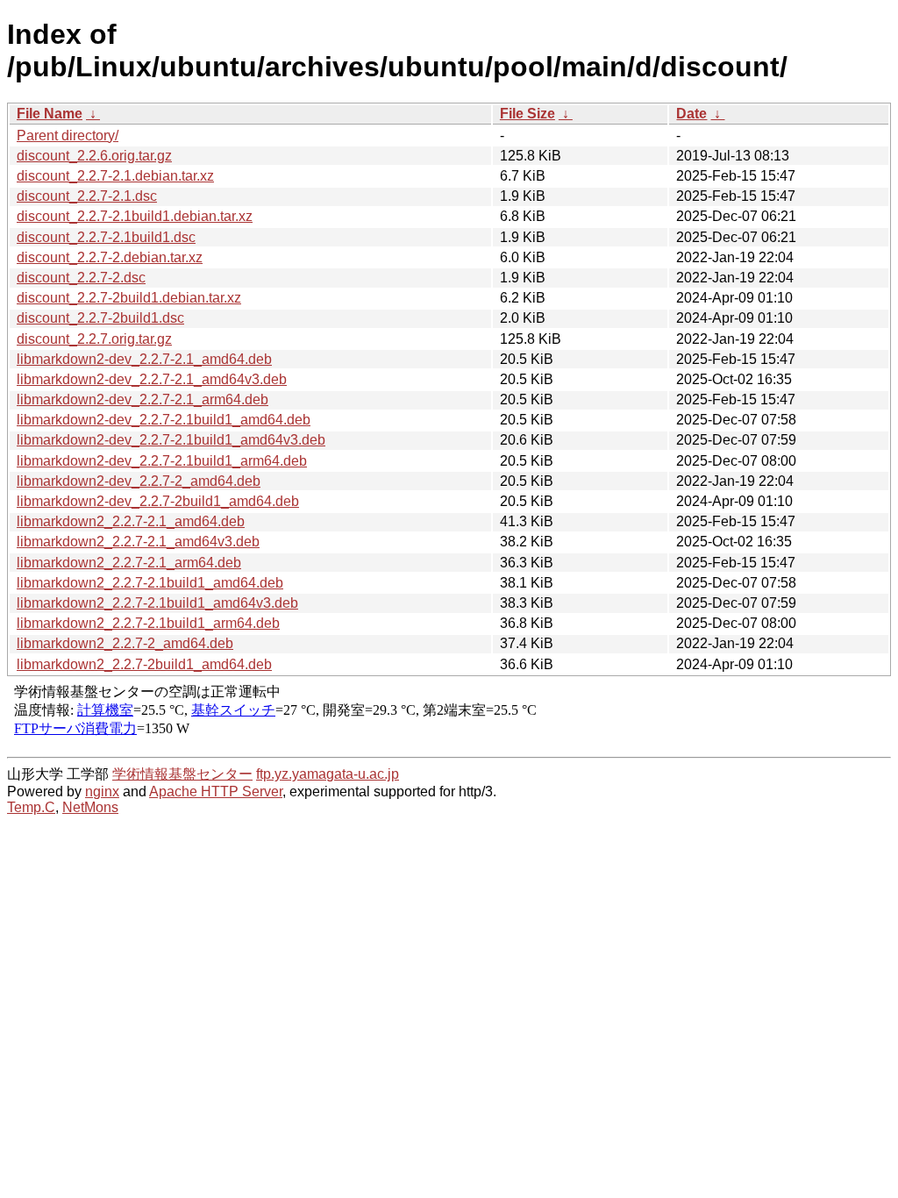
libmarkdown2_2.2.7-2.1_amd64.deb (131, 521)
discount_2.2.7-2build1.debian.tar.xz (129, 297)
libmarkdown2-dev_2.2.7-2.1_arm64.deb (142, 399)
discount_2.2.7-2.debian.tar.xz (110, 257)
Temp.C (31, 807)
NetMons (90, 807)
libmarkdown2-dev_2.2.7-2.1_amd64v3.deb (152, 379)
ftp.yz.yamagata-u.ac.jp (327, 774)
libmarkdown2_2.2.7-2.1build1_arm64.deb (148, 623)
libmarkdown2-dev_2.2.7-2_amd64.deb (138, 481)
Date (691, 113)
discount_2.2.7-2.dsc (81, 277)
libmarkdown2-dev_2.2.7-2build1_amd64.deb (158, 501)
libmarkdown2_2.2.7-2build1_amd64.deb (144, 664)
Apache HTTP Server (215, 791)
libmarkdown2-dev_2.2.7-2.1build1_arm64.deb (162, 460)
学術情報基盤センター (182, 774)
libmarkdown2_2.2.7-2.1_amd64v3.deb (138, 541)
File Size (527, 113)
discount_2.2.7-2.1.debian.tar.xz (115, 175)
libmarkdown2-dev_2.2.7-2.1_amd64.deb (144, 359)
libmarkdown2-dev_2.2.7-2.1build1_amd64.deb (163, 419)
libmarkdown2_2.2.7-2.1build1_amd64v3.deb (157, 602)
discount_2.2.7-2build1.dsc (100, 317)
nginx (102, 791)
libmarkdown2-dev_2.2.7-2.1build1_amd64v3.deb (171, 439)
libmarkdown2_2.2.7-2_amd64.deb (125, 643)
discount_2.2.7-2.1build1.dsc (106, 237)
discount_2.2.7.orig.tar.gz (94, 339)
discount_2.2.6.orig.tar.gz (94, 155)
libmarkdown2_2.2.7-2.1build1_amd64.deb (150, 582)
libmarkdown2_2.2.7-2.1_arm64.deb (129, 562)
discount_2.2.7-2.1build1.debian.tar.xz (135, 216)
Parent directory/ (67, 135)
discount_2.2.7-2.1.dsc (87, 196)
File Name (49, 113)
